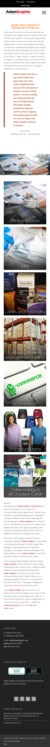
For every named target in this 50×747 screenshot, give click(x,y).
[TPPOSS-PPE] (25, 248)
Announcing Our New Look (12, 723)
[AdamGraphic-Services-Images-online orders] (25, 476)
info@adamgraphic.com (13, 605)
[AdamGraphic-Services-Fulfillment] (25, 339)
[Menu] (43, 12)
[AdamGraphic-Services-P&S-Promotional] (25, 430)
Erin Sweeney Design (12, 741)
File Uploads (31, 2)
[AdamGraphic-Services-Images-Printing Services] (25, 202)
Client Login (20, 2)
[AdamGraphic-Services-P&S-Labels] (25, 293)
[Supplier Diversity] (25, 671)
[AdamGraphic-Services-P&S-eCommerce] (25, 384)
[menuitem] (20, 1)
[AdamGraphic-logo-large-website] (21, 12)
